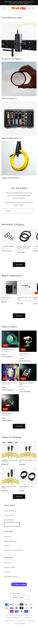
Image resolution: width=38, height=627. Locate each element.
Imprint (6, 546)
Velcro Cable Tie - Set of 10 (27, 487)
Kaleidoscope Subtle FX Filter (26, 383)
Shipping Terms (9, 567)
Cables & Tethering (10, 178)
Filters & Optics (8, 99)
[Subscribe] (31, 210)
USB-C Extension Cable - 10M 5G (9, 487)
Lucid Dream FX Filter (8, 349)
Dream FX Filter (24, 354)
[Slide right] (23, 259)
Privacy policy (27, 617)
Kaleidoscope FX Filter (9, 383)
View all (19, 264)
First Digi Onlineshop (18, 615)
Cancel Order (12, 524)
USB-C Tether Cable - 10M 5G (27, 461)
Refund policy (17, 617)
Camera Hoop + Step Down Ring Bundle (24, 247)
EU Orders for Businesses (13, 550)
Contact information (20, 623)
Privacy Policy (9, 515)
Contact (7, 572)
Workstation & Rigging (11, 59)
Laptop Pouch (6, 297)
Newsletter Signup (10, 576)
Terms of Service (10, 511)
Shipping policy (21, 620)
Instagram (7, 536)
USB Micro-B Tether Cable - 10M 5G (10, 461)
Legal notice (31, 620)
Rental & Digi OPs (10, 541)
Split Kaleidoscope (7, 413)
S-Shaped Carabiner (8, 246)
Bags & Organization (10, 138)
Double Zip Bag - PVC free (24, 298)
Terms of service (10, 620)
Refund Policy (9, 520)
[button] (4, 8)
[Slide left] (14, 259)
